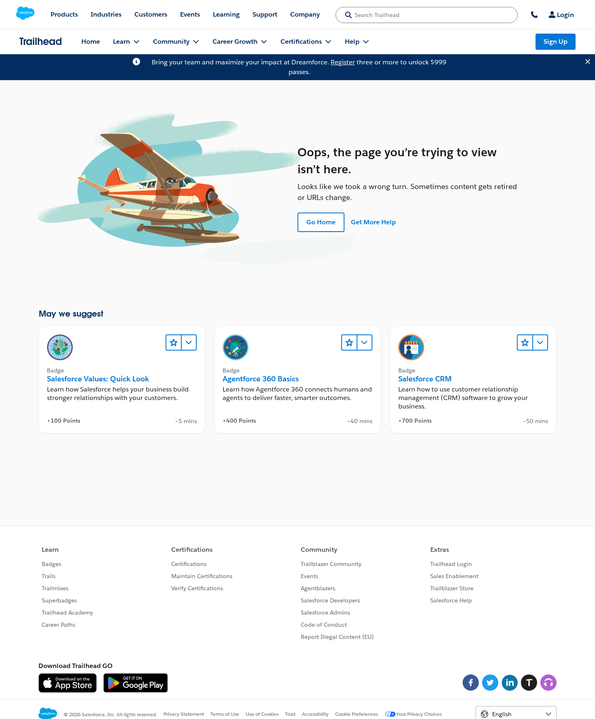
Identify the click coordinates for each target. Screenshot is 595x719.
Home (90, 41)
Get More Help (373, 222)
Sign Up (555, 41)
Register (343, 62)
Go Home (321, 222)
